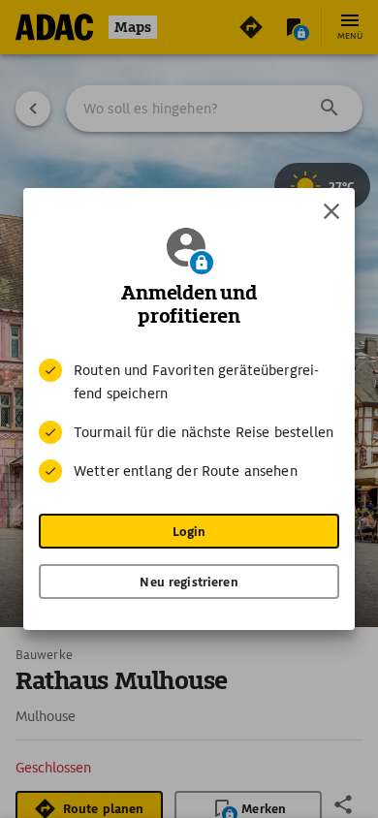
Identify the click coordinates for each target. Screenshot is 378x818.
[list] (189, 421)
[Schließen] (331, 211)
